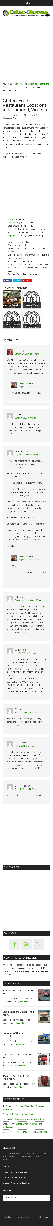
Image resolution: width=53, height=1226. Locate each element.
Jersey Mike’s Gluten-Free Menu (15, 1172)
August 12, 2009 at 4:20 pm (31, 386)
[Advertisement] (26, 46)
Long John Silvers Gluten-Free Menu (16, 1183)
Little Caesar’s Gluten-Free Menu (15, 1178)
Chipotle (11, 235)
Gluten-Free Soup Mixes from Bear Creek (27, 1119)
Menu (28, 3)
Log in (45, 1217)
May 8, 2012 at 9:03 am (25, 746)
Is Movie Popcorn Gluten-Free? (34, 1132)
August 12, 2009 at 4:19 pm (31, 559)
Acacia (10, 219)
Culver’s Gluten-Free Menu (21, 1114)
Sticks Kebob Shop (16, 264)
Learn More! (8, 974)
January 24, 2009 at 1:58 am (27, 354)
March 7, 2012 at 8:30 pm (25, 712)
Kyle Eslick (23, 383)
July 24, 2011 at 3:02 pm (25, 653)
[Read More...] (24, 1002)
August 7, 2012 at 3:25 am (26, 789)
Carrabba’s (12, 222)
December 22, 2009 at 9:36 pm (28, 600)
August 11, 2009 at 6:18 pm (26, 454)
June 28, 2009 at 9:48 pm (25, 418)
